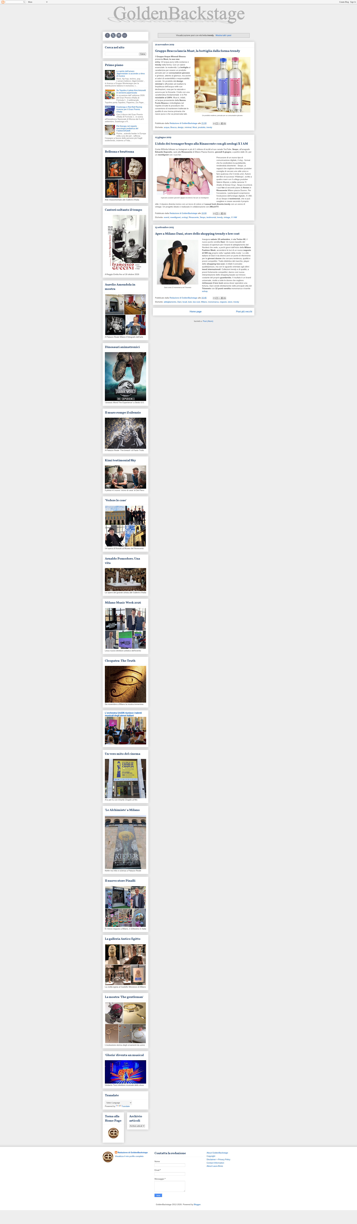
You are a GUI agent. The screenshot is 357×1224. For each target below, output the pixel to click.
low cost (196, 302)
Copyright (211, 1156)
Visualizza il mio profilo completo (129, 1156)
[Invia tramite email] (214, 123)
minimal (188, 127)
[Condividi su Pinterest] (224, 123)
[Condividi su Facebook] (222, 123)
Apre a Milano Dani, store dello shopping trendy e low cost (197, 234)
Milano (204, 302)
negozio (223, 302)
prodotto (201, 127)
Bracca (173, 127)
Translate (125, 1106)
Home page (196, 311)
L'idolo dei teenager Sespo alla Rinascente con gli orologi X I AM (201, 144)
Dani (179, 302)
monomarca (213, 302)
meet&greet (175, 217)
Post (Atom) (208, 321)
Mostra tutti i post (223, 35)
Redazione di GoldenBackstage (133, 1152)
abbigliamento (170, 302)
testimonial (211, 217)
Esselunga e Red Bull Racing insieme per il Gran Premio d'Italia (129, 109)
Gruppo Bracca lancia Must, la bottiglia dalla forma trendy (197, 51)
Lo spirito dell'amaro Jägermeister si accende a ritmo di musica (130, 73)
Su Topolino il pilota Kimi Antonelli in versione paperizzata (131, 91)
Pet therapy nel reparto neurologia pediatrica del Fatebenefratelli (127, 128)
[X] (113, 37)
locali (185, 302)
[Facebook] (108, 37)
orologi (185, 217)
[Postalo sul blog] (216, 123)
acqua (166, 127)
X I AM (234, 217)
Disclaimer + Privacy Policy (218, 1159)
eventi (166, 217)
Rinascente (194, 217)
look (190, 302)
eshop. (205, 291)
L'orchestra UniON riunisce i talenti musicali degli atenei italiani (123, 714)
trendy (209, 127)
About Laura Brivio (215, 1166)
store (230, 302)
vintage (227, 217)
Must (195, 127)
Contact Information (215, 1163)
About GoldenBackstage (217, 1153)
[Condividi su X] (219, 123)
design (181, 127)
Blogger (197, 1204)
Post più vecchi (244, 311)
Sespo (202, 217)
